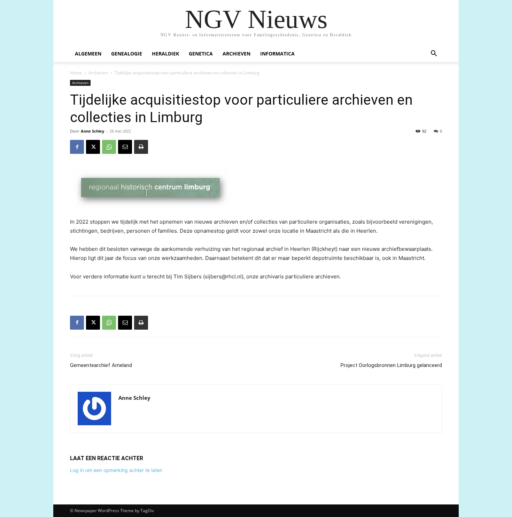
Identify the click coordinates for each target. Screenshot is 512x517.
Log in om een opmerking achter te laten (116, 470)
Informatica (277, 53)
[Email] (125, 147)
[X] (93, 147)
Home (76, 73)
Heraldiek (165, 53)
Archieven (236, 53)
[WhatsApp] (109, 147)
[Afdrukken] (141, 147)
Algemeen (88, 53)
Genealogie (126, 53)
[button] (433, 54)
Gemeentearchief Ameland (101, 365)
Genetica (201, 53)
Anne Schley (92, 131)
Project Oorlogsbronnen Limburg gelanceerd (391, 365)
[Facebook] (77, 147)
